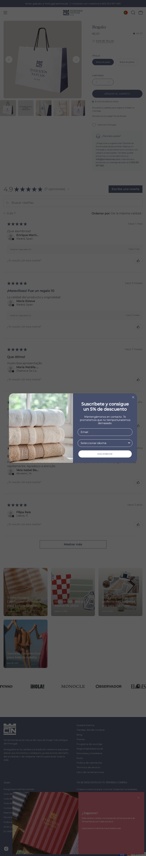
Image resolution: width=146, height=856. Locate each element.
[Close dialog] (133, 397)
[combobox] (104, 443)
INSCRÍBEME (105, 454)
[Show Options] (129, 443)
